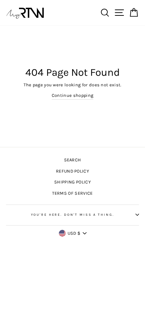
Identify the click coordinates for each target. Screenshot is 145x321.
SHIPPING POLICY (72, 182)
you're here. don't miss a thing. (72, 214)
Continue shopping (72, 95)
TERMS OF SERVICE (72, 193)
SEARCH (72, 159)
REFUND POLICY (72, 171)
